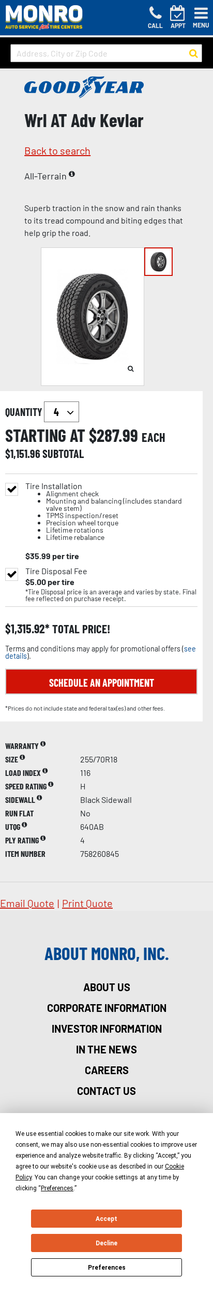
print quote (87, 903)
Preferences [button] (57, 1188)
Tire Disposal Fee (56, 571)
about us (106, 987)
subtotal (63, 453)
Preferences (107, 1267)
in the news (106, 1049)
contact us (106, 1091)
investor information (107, 1028)
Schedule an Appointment (101, 682)
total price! (80, 629)
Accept (106, 1218)
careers (107, 1070)
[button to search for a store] (193, 53)
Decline (106, 1243)
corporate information (106, 1008)
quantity (24, 412)
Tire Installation (103, 511)
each (153, 437)
